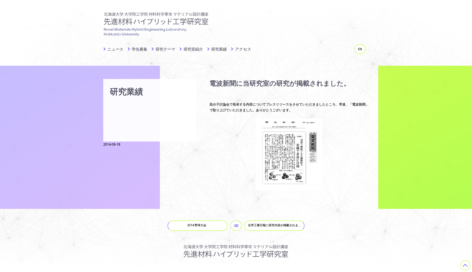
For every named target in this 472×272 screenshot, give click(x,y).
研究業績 (219, 49)
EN (360, 49)
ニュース (115, 49)
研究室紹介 (193, 49)
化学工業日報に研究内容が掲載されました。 (276, 225)
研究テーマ (165, 49)
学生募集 (139, 49)
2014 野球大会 (196, 225)
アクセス (243, 49)
